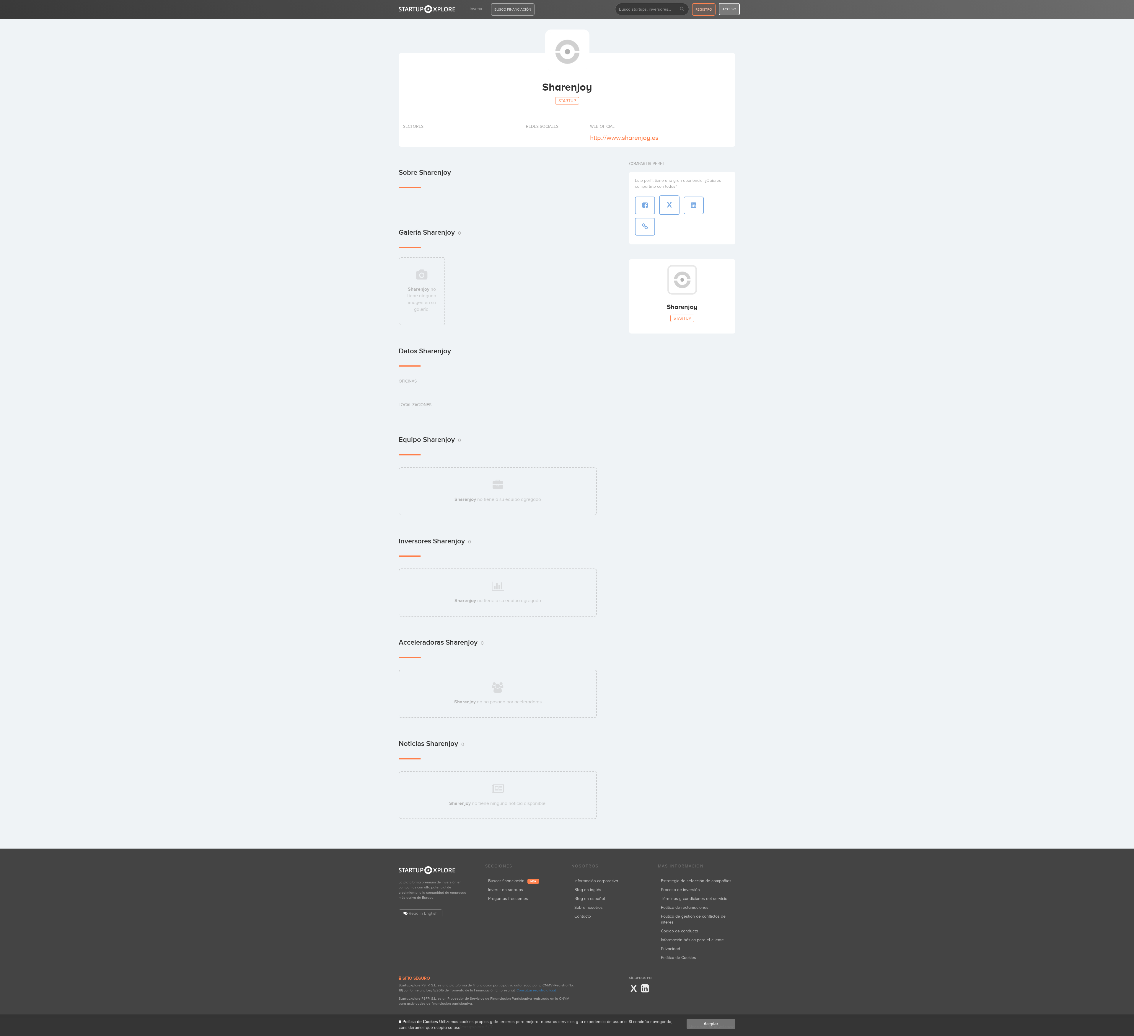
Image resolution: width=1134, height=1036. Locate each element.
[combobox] (652, 9)
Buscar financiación (512, 881)
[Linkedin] (645, 989)
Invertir (476, 8)
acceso (729, 9)
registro (703, 9)
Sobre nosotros (588, 907)
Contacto (582, 916)
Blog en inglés (587, 890)
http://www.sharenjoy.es (624, 137)
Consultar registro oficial (536, 990)
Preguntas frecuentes (508, 898)
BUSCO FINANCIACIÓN (512, 9)
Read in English (423, 913)
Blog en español (589, 898)
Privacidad (670, 949)
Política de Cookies (678, 957)
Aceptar (711, 1023)
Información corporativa (596, 881)
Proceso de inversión (680, 890)
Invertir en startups (505, 890)
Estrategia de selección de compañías (696, 881)
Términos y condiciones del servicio (694, 898)
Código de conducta (679, 931)
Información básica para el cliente (692, 940)
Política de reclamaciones (684, 907)
